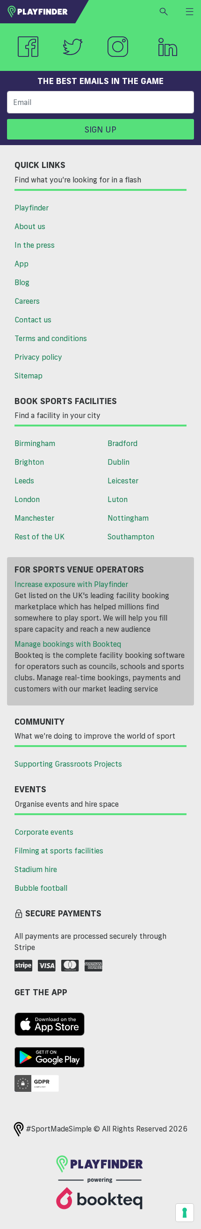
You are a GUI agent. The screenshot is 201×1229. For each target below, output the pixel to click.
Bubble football (40, 888)
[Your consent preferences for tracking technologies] (185, 1213)
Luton (118, 499)
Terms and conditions (50, 338)
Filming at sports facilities (58, 850)
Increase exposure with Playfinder (71, 584)
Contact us (32, 319)
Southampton (131, 536)
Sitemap (28, 375)
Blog (21, 282)
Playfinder (31, 207)
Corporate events (43, 832)
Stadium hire (35, 869)
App (21, 263)
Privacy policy (38, 357)
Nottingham (128, 518)
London (27, 499)
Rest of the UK (39, 536)
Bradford (122, 443)
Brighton (29, 462)
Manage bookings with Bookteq (67, 644)
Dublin (118, 462)
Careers (27, 301)
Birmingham (34, 443)
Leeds (24, 480)
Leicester (123, 480)
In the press (34, 245)
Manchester (34, 518)
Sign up (100, 129)
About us (29, 226)
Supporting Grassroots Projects (68, 763)
